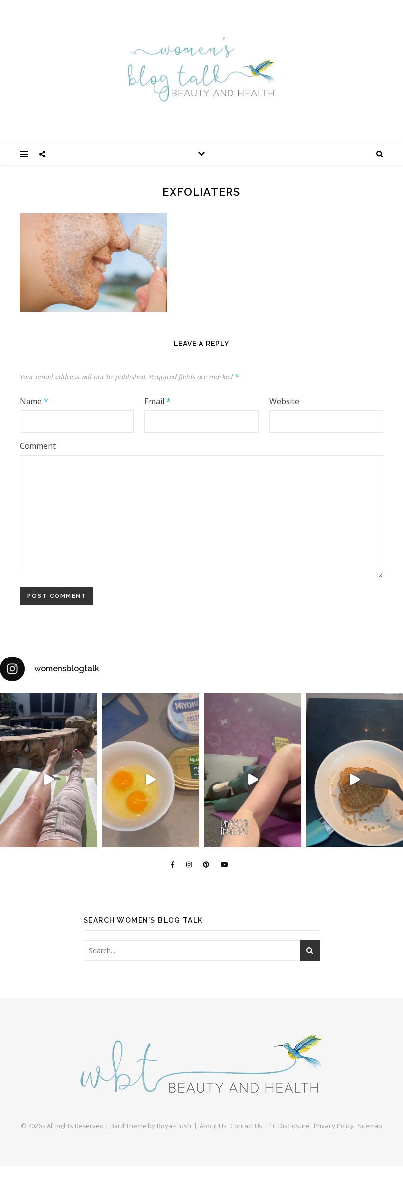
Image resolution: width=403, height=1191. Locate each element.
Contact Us (246, 1125)
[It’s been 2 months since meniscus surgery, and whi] (48, 779)
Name (34, 401)
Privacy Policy (334, 1125)
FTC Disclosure (288, 1125)
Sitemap (370, 1125)
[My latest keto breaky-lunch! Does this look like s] (151, 779)
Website (284, 401)
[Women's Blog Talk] (201, 69)
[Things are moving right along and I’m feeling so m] (252, 779)
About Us (213, 1125)
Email (157, 401)
